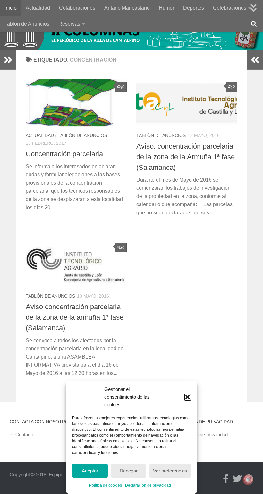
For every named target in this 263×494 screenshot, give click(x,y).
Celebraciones (229, 8)
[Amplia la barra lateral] (8, 60)
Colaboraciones (77, 8)
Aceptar (90, 470)
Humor (166, 8)
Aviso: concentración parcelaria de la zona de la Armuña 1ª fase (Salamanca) (185, 156)
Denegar (129, 470)
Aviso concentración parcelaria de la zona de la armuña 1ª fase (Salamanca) (74, 317)
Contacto (24, 434)
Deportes (193, 8)
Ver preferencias (170, 470)
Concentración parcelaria (64, 154)
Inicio (10, 8)
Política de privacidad (205, 434)
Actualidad (38, 8)
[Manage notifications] (248, 480)
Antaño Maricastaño (127, 8)
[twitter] (237, 478)
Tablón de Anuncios (26, 24)
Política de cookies (105, 485)
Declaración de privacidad (148, 485)
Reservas (69, 24)
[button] (187, 397)
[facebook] (225, 478)
